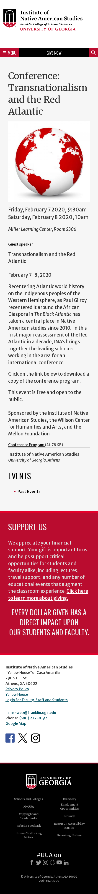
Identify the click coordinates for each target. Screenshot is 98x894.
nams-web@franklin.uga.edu (30, 712)
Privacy (69, 816)
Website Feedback (28, 825)
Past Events (29, 491)
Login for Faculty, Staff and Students (36, 700)
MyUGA (28, 806)
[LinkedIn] (66, 862)
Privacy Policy (17, 689)
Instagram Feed (35, 738)
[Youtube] (59, 862)
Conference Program (26, 444)
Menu (12, 53)
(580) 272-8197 (33, 718)
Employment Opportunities (69, 806)
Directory (69, 799)
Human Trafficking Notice (28, 835)
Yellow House (16, 694)
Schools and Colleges (28, 799)
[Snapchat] (52, 862)
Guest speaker (20, 244)
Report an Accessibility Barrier (69, 825)
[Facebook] (32, 862)
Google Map (15, 723)
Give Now (54, 53)
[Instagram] (45, 862)
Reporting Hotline (69, 835)
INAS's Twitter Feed (22, 738)
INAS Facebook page (10, 738)
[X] (38, 862)
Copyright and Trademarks (29, 816)
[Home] (49, 23)
